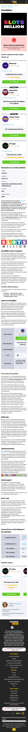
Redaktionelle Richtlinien (14, 677)
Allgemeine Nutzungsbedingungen (14, 660)
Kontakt (14, 674)
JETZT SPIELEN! (14, 82)
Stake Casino (14, 693)
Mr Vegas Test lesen (7, 151)
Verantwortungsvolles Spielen (14, 663)
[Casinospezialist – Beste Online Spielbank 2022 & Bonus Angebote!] (14, 2)
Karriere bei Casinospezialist (14, 681)
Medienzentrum (14, 683)
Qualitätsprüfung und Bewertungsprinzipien (14, 679)
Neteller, (24, 536)
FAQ (14, 686)
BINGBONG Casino (14, 697)
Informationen (14, 654)
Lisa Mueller (18, 603)
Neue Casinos (14, 688)
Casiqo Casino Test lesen (8, 124)
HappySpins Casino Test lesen (9, 97)
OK (14, 729)
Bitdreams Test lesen (7, 71)
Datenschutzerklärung (14, 656)
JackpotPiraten (14, 691)
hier (21, 727)
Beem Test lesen (23, 335)
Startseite (3, 5)
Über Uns (14, 670)
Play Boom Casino (14, 695)
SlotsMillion (23, 201)
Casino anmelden (14, 667)
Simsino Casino (14, 700)
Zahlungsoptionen (5, 452)
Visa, (23, 537)
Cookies (14, 658)
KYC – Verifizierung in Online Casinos (14, 665)
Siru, (23, 539)
